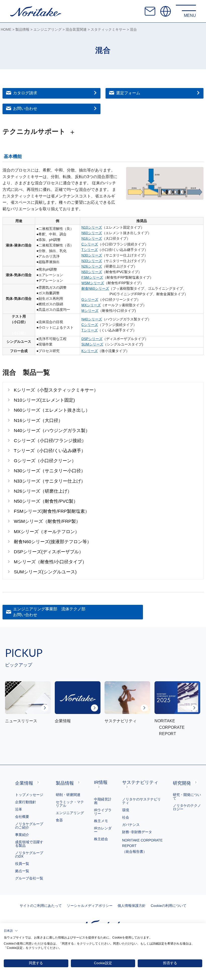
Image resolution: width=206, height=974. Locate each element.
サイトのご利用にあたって (41, 906)
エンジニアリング (47, 29)
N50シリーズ (91, 272)
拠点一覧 (22, 871)
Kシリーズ (89, 351)
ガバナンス (131, 825)
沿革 (18, 809)
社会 (125, 817)
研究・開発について (187, 796)
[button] (11, 931)
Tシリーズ (89, 250)
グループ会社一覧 (29, 878)
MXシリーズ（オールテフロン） (46, 531)
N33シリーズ (91, 261)
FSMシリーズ (92, 277)
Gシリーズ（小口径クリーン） (45, 460)
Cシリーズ (89, 244)
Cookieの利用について (168, 906)
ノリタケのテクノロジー (187, 807)
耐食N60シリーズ (95, 288)
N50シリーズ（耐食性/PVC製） (46, 501)
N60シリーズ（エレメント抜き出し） (52, 410)
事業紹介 (22, 835)
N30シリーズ (91, 255)
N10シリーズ (91, 227)
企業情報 (24, 783)
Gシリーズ (89, 300)
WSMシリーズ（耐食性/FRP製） (47, 521)
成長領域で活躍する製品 (29, 844)
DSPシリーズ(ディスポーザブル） (48, 551)
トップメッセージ (29, 795)
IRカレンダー (103, 830)
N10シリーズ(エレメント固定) (44, 400)
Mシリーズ (89, 311)
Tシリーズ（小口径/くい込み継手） (50, 450)
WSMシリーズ (92, 283)
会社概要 (22, 817)
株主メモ (101, 821)
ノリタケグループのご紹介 (29, 825)
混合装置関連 (76, 29)
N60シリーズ (91, 233)
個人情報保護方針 (132, 906)
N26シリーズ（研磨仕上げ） (43, 491)
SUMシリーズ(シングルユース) (45, 571)
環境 (125, 810)
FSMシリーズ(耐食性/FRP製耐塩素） (51, 511)
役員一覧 (22, 864)
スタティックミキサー (108, 29)
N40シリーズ (91, 319)
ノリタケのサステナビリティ (141, 801)
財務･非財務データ (137, 832)
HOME (6, 29)
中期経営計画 (103, 801)
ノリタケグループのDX (29, 854)
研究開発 (182, 783)
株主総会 (101, 839)
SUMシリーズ (92, 344)
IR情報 (101, 782)
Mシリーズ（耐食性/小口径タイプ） (50, 561)
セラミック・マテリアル (70, 804)
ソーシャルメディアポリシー (90, 906)
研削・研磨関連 (68, 795)
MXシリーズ (91, 305)
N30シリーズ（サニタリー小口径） (49, 470)
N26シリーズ (91, 266)
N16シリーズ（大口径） (38, 420)
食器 (59, 820)
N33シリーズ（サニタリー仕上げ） (49, 481)
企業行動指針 (25, 802)
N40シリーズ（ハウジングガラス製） (52, 430)
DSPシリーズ (91, 339)
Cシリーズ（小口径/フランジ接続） (50, 440)
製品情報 (22, 29)
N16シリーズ (91, 238)
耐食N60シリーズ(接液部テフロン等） (52, 541)
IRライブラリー (103, 812)
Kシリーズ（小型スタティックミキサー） (56, 390)
